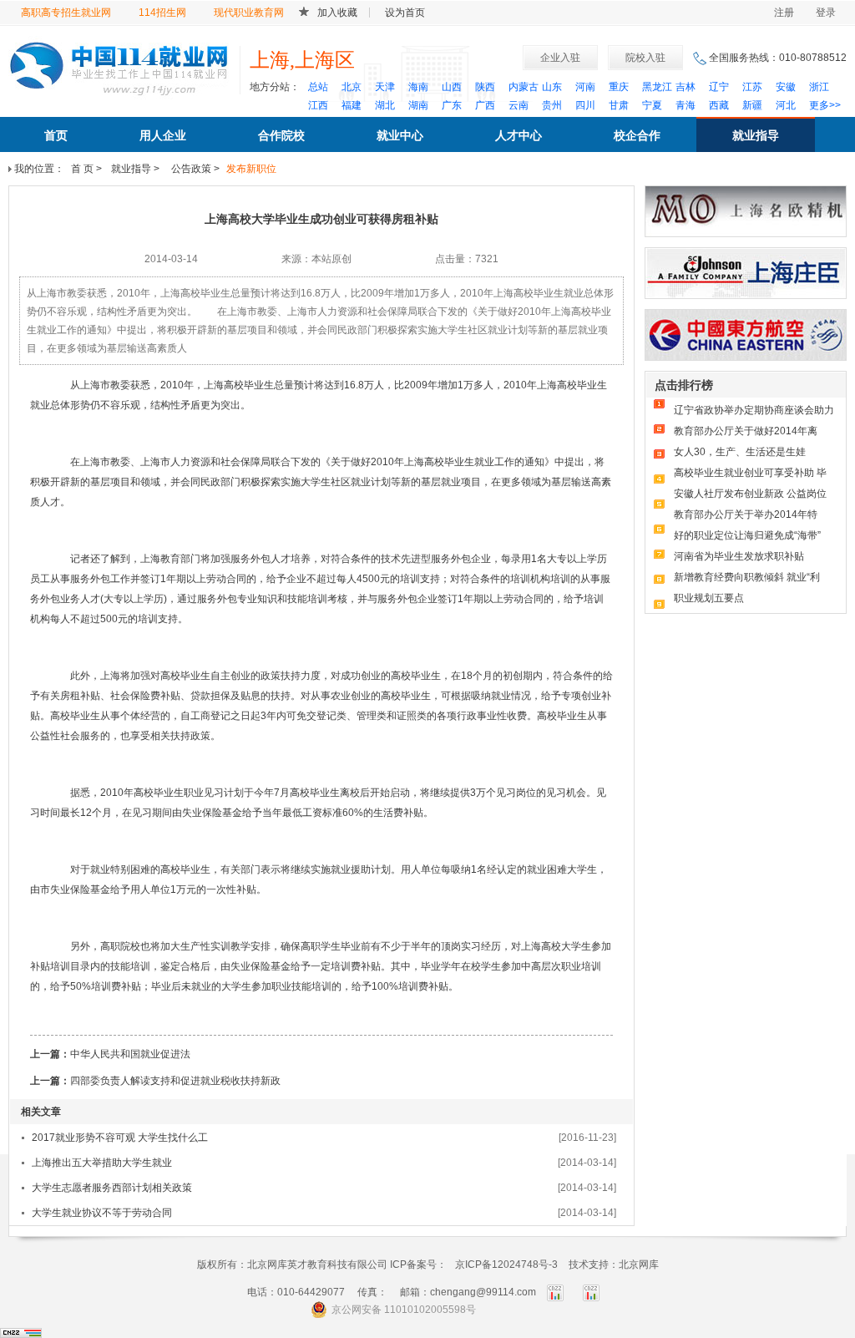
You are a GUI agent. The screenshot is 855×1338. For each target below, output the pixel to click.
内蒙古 (523, 87)
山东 (552, 87)
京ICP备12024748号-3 (506, 1264)
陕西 (485, 87)
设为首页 (405, 12)
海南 (418, 87)
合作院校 (281, 135)
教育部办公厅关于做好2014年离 (745, 431)
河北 (786, 105)
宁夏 (652, 105)
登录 (826, 12)
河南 (585, 87)
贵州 (552, 105)
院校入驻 (645, 57)
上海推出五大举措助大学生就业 (102, 1162)
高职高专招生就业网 (66, 12)
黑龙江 (657, 87)
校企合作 (637, 135)
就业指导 (755, 135)
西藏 (719, 105)
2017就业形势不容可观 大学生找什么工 (120, 1137)
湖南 (418, 105)
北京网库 (639, 1264)
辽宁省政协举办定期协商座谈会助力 (754, 410)
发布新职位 (251, 169)
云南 (518, 105)
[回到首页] (119, 65)
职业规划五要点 (709, 598)
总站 (318, 87)
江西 (318, 105)
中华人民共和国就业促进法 (130, 1054)
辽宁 (719, 87)
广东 (452, 105)
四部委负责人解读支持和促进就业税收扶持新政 (175, 1081)
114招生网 (162, 12)
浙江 (819, 87)
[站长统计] (21, 1332)
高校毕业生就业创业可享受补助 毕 (750, 473)
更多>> (825, 105)
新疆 (752, 105)
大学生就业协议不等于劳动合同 (102, 1213)
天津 (385, 87)
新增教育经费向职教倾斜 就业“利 (747, 577)
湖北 (385, 105)
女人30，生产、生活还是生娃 (740, 452)
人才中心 (518, 135)
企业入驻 (560, 57)
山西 (452, 87)
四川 (585, 105)
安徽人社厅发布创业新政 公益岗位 (750, 493)
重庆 (619, 87)
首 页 (82, 169)
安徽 (786, 87)
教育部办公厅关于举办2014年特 (745, 514)
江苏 (752, 87)
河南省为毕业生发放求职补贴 (739, 556)
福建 (351, 105)
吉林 (685, 87)
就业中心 (400, 135)
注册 (784, 12)
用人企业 (162, 135)
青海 (685, 105)
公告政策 (190, 169)
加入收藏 (337, 12)
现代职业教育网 (249, 12)
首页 (56, 135)
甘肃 (619, 105)
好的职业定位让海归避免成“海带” (747, 535)
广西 (485, 105)
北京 (351, 87)
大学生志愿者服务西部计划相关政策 (112, 1188)
